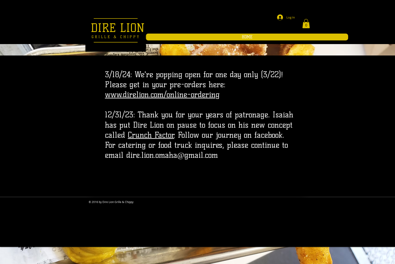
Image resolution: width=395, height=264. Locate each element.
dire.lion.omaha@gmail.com (172, 155)
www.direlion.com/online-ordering (162, 94)
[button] (306, 23)
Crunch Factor (151, 135)
